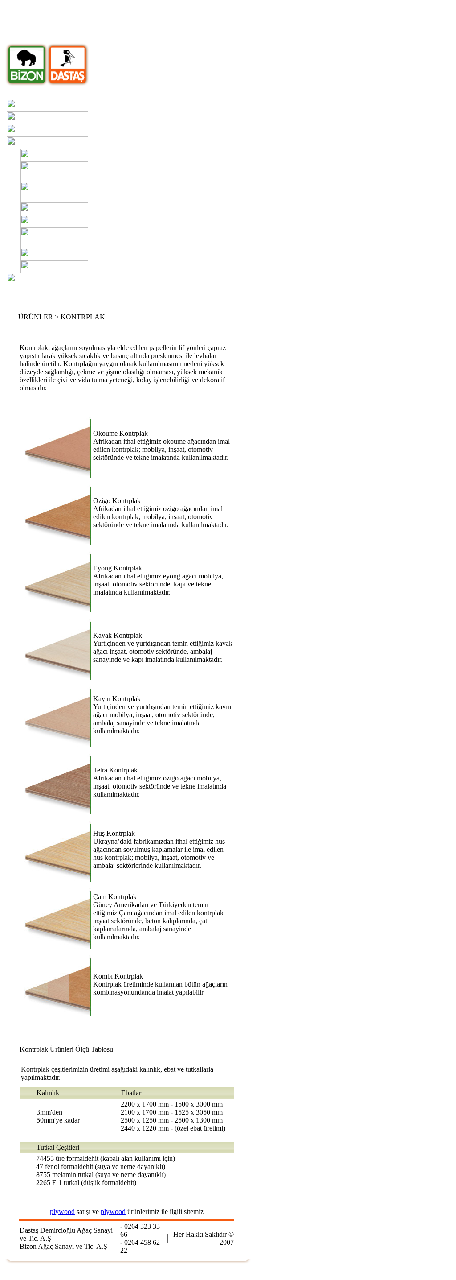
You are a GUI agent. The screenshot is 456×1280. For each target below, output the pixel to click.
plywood (62, 1211)
